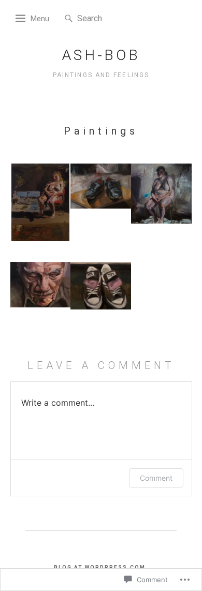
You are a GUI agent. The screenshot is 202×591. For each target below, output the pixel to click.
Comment (156, 478)
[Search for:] (108, 18)
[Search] (69, 18)
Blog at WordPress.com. (101, 567)
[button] (40, 205)
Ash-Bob (101, 55)
